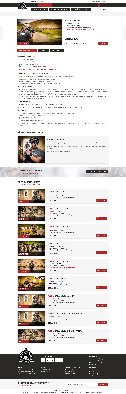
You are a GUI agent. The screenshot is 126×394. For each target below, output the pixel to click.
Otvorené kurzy (40, 9)
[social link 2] (52, 360)
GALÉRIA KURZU (57, 50)
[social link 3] (57, 360)
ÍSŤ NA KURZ (101, 200)
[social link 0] (43, 360)
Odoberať (103, 384)
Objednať (103, 43)
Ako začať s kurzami (60, 9)
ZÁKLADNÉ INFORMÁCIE (27, 50)
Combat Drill (47, 14)
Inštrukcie (43, 50)
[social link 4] (61, 360)
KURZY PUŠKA (30, 14)
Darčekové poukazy (81, 9)
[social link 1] (48, 360)
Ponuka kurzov (22, 14)
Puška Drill (39, 14)
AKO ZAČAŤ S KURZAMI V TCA (97, 172)
